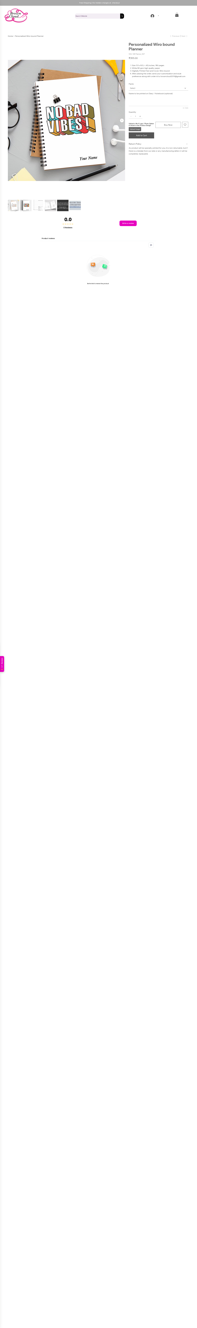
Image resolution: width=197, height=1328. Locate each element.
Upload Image (135, 129)
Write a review (128, 223)
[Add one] (140, 116)
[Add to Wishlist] (185, 125)
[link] (177, 15)
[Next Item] (122, 120)
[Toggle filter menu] (151, 245)
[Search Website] (122, 16)
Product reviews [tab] (48, 238)
